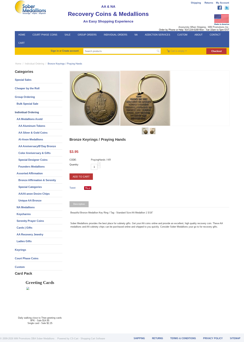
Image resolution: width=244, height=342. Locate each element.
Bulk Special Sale (27, 103)
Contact (215, 34)
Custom (182, 34)
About (199, 34)
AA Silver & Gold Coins (33, 132)
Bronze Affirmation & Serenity (37, 180)
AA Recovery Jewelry (30, 234)
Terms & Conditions (183, 338)
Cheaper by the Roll (27, 88)
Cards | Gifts (24, 227)
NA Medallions (26, 207)
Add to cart (81, 176)
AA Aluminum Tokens (31, 125)
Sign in (55, 50)
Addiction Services (157, 34)
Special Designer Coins (33, 159)
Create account (70, 50)
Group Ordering (25, 96)
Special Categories (30, 186)
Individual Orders (115, 34)
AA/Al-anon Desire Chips (34, 193)
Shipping (196, 2)
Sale (67, 34)
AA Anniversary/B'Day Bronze (37, 146)
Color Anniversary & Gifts (34, 152)
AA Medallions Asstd (30, 119)
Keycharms (24, 214)
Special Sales (23, 79)
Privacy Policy (213, 338)
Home (21, 34)
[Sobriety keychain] (145, 98)
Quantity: (74, 164)
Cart (21, 43)
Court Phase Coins (45, 34)
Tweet (72, 187)
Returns (209, 2)
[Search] (158, 51)
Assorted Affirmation (30, 173)
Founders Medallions (31, 166)
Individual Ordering (34, 63)
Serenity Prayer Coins (30, 220)
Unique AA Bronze (29, 200)
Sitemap (235, 338)
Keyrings (20, 249)
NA (136, 34)
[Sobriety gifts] (95, 98)
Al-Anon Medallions (30, 139)
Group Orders (87, 34)
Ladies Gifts (24, 241)
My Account (222, 2)
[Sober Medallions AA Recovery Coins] (30, 7)
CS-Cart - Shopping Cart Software (87, 338)
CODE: (73, 159)
